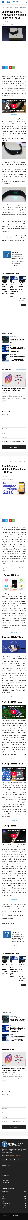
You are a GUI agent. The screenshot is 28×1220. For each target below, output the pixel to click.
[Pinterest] (10, 67)
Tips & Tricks (4, 281)
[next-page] (5, 364)
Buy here (14, 114)
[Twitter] (6, 67)
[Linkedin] (10, 1159)
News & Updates (8, 7)
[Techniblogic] (7, 259)
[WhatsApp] (13, 67)
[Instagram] (6, 1159)
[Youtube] (16, 265)
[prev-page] (3, 364)
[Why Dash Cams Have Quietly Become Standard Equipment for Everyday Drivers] (5, 278)
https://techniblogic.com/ (17, 254)
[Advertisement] (14, 52)
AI (11, 281)
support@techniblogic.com (13, 1155)
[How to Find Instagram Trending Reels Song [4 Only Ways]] (14, 379)
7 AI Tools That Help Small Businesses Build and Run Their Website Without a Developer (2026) (14, 289)
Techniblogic (5, 21)
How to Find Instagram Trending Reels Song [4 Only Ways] (13, 389)
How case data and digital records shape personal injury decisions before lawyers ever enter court (22, 291)
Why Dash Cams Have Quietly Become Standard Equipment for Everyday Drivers (17, 340)
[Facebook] (3, 67)
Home (3, 7)
